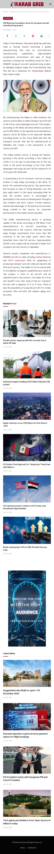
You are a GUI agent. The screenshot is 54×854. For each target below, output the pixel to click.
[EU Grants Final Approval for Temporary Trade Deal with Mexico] (27, 447)
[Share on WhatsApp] (16, 36)
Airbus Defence (43, 257)
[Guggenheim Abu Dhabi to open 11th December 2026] (27, 673)
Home (5, 12)
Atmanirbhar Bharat (41, 71)
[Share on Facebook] (7, 36)
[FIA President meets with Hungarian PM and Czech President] (27, 760)
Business (8, 18)
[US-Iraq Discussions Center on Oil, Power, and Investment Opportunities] (27, 489)
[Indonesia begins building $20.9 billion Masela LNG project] (27, 364)
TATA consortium (16, 260)
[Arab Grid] (27, 4)
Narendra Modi (31, 43)
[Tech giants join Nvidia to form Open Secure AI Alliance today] (27, 803)
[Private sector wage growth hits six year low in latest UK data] (27, 323)
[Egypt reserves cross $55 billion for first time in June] (27, 406)
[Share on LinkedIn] (42, 36)
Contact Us (32, 848)
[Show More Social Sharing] (48, 36)
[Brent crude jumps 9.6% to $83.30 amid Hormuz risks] (27, 530)
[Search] (50, 4)
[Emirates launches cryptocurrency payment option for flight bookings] (27, 716)
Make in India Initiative (35, 117)
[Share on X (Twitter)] (24, 36)
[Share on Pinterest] (33, 36)
